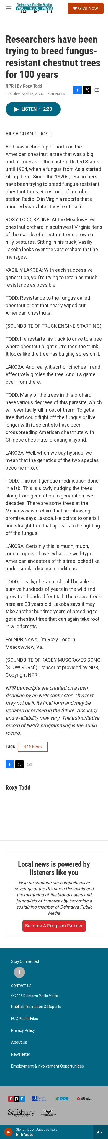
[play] (8, 1132)
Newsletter (20, 1054)
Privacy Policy (23, 1030)
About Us (19, 1042)
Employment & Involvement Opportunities (47, 1066)
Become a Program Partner (54, 926)
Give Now (88, 8)
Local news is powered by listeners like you (54, 868)
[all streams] (100, 1132)
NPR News (33, 747)
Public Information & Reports (36, 1007)
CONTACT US (21, 986)
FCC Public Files (24, 1019)
